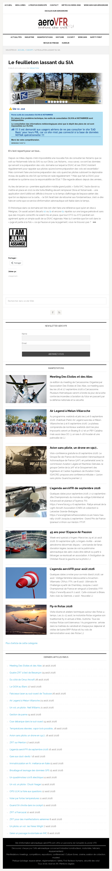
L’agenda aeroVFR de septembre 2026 (75, 488)
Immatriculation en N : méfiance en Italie (30, 763)
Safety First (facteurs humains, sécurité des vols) (79, 861)
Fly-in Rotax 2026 (61, 606)
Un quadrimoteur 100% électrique (26, 777)
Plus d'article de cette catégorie (21, 643)
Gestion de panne (18, 714)
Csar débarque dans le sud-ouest (26, 721)
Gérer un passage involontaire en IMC (28, 833)
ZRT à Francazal (18, 812)
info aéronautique (41, 848)
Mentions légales (66, 864)
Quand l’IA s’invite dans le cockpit (26, 805)
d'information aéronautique (30, 843)
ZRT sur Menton (18, 742)
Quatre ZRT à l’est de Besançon (26, 672)
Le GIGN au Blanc (18, 686)
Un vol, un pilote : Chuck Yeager (25, 784)
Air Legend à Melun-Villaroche (70, 411)
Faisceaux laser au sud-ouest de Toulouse (31, 693)
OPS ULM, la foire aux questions (26, 791)
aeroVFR (56, 23)
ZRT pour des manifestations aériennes (29, 819)
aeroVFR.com (49, 843)
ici (45, 211)
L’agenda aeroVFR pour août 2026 (72, 569)
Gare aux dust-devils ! (20, 756)
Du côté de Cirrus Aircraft (22, 679)
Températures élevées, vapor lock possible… (32, 728)
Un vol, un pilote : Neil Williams (25, 707)
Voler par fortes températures (24, 798)
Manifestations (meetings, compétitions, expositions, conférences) (35, 854)
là (50, 211)
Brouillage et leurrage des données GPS (29, 770)
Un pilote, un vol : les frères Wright (26, 826)
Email (24, 343)
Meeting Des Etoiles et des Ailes (71, 376)
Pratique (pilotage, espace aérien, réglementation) (34, 861)
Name (24, 334)
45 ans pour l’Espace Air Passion (71, 532)
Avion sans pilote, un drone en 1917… (74, 447)
